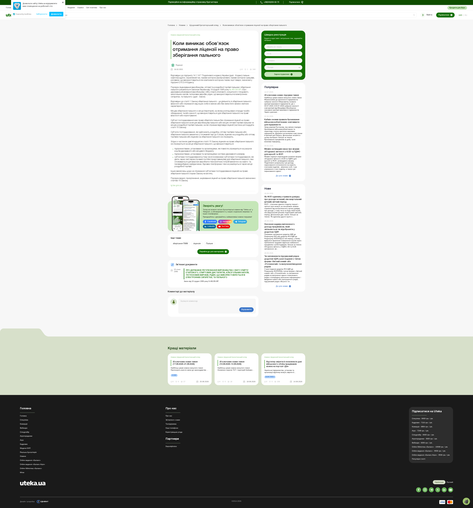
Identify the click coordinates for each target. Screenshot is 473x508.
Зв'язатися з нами (173, 420)
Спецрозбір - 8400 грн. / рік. (423, 435)
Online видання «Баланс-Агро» (32, 464)
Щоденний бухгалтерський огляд (188, 35)
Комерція (23, 424)
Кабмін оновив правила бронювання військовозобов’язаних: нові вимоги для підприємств (281, 122)
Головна (9, 7)
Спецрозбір (24, 432)
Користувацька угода (174, 432)
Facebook (211, 221)
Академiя (71, 7)
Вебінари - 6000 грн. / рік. (422, 443)
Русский (450, 482)
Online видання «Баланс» (30, 460)
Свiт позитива (91, 7)
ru (466, 15)
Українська (439, 482)
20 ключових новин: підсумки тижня (281, 95)
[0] (466, 501)
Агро (22, 440)
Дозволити (56, 14)
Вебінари (23, 428)
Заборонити (41, 14)
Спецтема (24, 420)
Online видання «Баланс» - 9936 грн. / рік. (429, 451)
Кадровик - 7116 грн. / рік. (422, 423)
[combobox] (283, 67)
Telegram (242, 221)
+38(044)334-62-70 (271, 2)
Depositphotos (171, 446)
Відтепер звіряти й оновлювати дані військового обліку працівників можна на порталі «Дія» (284, 364)
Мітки (22, 472)
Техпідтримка (171, 424)
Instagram (227, 221)
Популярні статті (418, 459)
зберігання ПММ (180, 243)
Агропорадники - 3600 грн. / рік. (424, 439)
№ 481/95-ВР (235, 90)
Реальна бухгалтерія (28, 452)
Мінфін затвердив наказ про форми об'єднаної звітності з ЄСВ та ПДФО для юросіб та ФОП (282, 151)
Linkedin (211, 226)
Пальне (209, 243)
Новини (173, 35)
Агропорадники (26, 436)
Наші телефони (172, 428)
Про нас (103, 7)
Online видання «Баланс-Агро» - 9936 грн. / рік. (431, 455)
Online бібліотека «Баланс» (31, 468)
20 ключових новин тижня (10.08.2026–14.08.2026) (232, 363)
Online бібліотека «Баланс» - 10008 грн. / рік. (430, 447)
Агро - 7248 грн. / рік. (420, 431)
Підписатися (294, 2)
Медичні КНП (25, 448)
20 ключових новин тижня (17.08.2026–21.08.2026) (185, 363)
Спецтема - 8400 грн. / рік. (422, 418)
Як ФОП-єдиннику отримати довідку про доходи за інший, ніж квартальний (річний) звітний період (283, 199)
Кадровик (23, 444)
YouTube (225, 226)
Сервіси (80, 7)
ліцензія (197, 243)
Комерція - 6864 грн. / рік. (422, 427)
